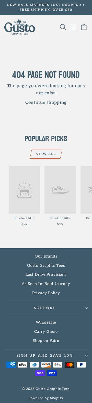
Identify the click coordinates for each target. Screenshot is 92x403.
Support (45, 308)
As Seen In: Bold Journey (46, 283)
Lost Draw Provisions (46, 274)
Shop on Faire (46, 340)
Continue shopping (46, 102)
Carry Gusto (46, 331)
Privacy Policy (46, 293)
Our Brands (46, 256)
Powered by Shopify (45, 398)
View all (46, 154)
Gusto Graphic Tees (46, 265)
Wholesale (46, 322)
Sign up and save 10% (45, 355)
